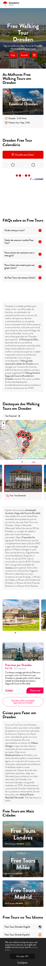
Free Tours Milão (23, 864)
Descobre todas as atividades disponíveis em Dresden (23, 701)
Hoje (13, 55)
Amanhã (24, 55)
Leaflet (20, 458)
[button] (23, 441)
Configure (22, 962)
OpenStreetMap (31, 458)
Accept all (22, 956)
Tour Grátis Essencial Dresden (23, 101)
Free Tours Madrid (23, 893)
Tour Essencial (10, 415)
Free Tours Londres (23, 834)
